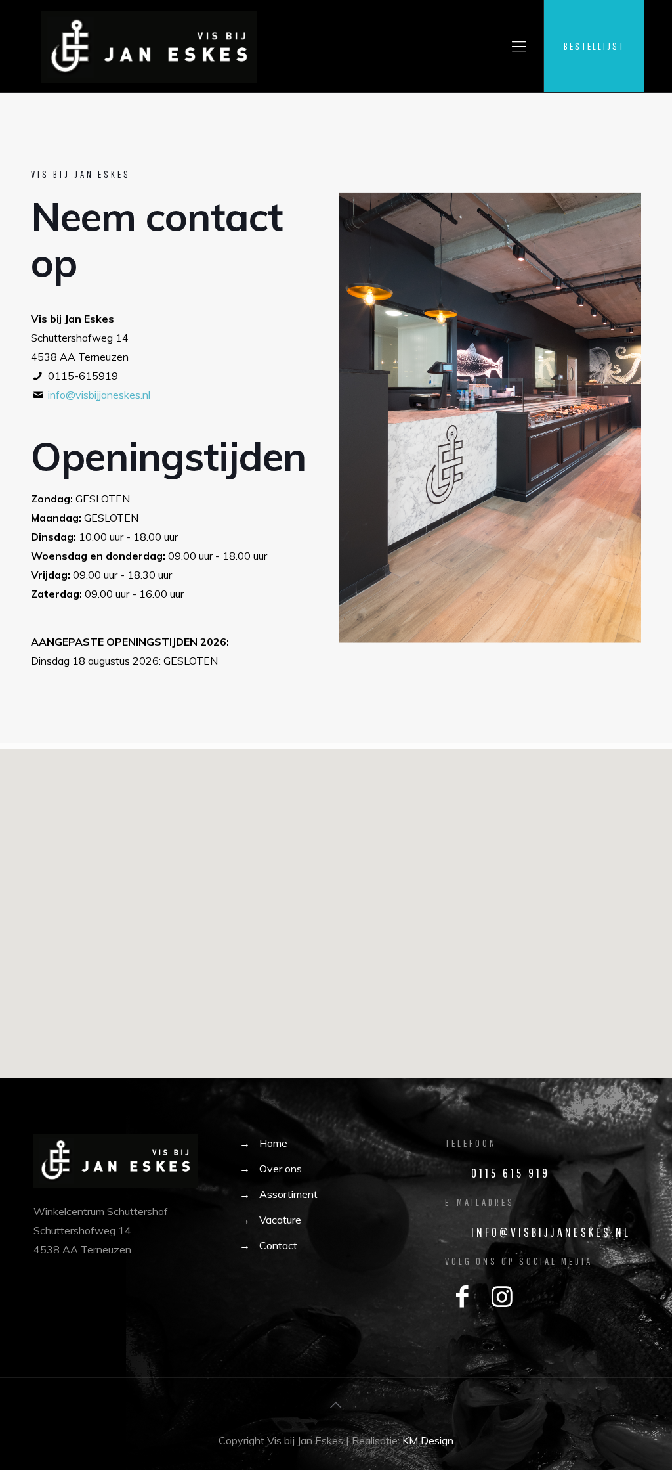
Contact (278, 1245)
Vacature (280, 1219)
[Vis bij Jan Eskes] (149, 46)
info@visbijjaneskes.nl (99, 394)
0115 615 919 (510, 1172)
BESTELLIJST (594, 46)
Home (273, 1142)
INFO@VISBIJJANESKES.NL (551, 1231)
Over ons (280, 1168)
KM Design (427, 1440)
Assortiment (288, 1194)
